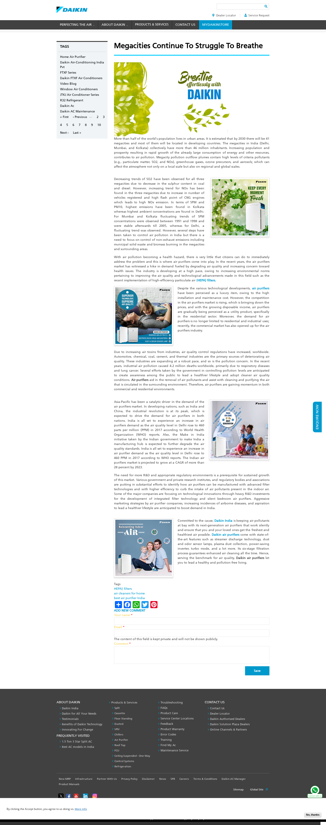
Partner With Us (107, 778)
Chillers (118, 734)
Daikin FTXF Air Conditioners (81, 78)
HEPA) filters (123, 589)
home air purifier (72, 57)
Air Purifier (121, 739)
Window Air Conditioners (79, 89)
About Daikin (114, 25)
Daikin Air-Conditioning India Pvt (82, 65)
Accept (297, 816)
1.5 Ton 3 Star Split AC (77, 741)
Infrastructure (83, 778)
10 (99, 125)
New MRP (65, 778)
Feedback (167, 723)
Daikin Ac (67, 106)
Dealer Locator (226, 15)
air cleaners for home (129, 593)
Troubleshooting (172, 702)
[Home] (72, 8)
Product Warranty (173, 729)
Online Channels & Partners (228, 729)
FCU (116, 750)
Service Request (258, 15)
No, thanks (313, 814)
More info (81, 809)
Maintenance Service (175, 750)
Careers (184, 778)
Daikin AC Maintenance (77, 111)
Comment (122, 644)
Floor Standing (123, 718)
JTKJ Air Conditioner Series (79, 95)
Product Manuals (69, 784)
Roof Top (119, 745)
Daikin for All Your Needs (79, 713)
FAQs (164, 707)
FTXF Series (68, 72)
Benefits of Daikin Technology (82, 724)
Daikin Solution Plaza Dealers (230, 724)
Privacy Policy (129, 778)
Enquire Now (317, 417)
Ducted (118, 723)
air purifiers (260, 288)
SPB (173, 778)
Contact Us (185, 25)
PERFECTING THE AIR (76, 25)
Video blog (68, 84)
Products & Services (152, 24)
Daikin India (70, 708)
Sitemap (238, 789)
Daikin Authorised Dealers (227, 719)
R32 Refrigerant (71, 100)
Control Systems (124, 761)
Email (119, 627)
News (162, 778)
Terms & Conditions (205, 778)
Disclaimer (148, 778)
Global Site (257, 789)
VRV (117, 729)
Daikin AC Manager (234, 778)
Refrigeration (122, 766)
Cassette (119, 713)
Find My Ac (168, 745)
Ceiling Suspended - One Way (132, 755)
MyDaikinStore (215, 25)
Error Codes (168, 734)
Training (166, 739)
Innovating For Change (77, 729)
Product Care (169, 713)
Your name (123, 615)
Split (117, 707)
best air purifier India (129, 598)
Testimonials (70, 719)
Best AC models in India (78, 747)
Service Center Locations (177, 718)
